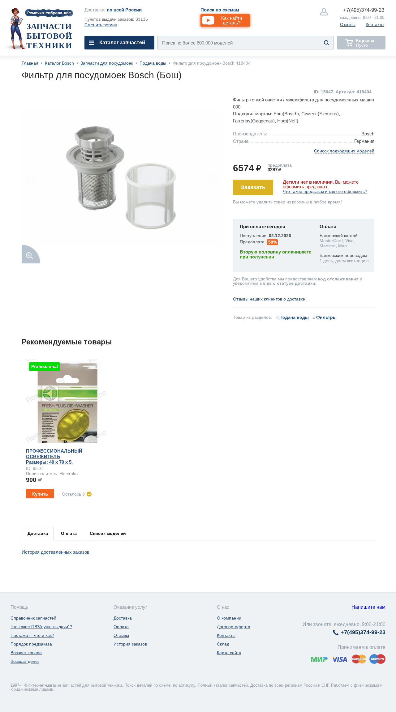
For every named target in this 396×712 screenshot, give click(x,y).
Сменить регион (100, 24)
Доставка (123, 618)
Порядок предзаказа (31, 644)
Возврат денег (25, 661)
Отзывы (347, 24)
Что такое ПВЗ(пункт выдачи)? (41, 626)
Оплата (121, 626)
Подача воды (153, 63)
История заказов (130, 644)
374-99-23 (363, 10)
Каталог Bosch (59, 63)
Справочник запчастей (33, 618)
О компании (229, 618)
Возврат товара (26, 652)
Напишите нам (368, 607)
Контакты (375, 24)
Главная (30, 63)
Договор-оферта (233, 626)
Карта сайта (229, 652)
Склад (223, 644)
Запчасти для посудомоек (106, 63)
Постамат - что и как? (32, 635)
